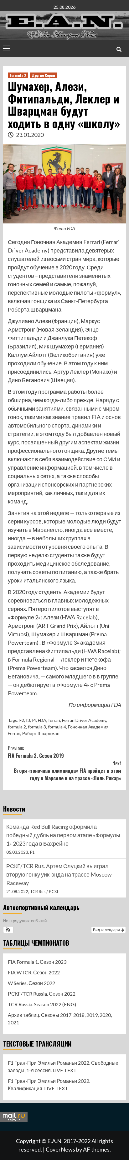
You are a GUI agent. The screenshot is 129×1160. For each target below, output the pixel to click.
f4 (34, 720)
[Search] (119, 49)
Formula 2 (18, 75)
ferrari (54, 720)
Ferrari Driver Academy (84, 720)
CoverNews (60, 1149)
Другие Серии (43, 75)
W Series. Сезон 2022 (31, 983)
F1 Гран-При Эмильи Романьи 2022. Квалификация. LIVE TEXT (49, 1084)
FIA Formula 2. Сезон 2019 (36, 751)
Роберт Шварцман (40, 733)
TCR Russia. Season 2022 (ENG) (42, 1004)
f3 (28, 720)
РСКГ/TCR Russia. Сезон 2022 (41, 994)
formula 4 (57, 726)
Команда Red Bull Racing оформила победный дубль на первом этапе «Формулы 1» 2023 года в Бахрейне (63, 835)
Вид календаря (107, 929)
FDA (42, 720)
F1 (32, 852)
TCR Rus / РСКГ (44, 891)
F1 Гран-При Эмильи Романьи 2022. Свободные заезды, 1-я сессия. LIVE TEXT (63, 1066)
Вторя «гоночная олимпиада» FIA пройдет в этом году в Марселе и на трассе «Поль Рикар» (67, 770)
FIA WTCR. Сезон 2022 (34, 972)
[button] (8, 930)
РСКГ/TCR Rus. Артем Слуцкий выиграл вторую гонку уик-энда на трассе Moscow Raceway (59, 874)
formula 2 (17, 726)
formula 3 (37, 726)
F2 (21, 720)
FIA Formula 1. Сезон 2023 (37, 962)
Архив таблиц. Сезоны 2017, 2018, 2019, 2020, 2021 (60, 1018)
